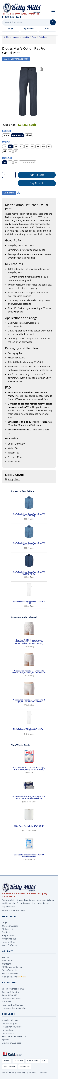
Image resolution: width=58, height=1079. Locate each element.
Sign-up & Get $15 (10, 992)
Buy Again (6, 932)
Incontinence (8, 1033)
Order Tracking (9, 938)
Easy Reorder (8, 935)
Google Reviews (14, 976)
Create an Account (10, 926)
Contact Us (7, 964)
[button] (4, 91)
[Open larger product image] (27, 91)
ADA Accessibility (10, 973)
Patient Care (7, 1030)
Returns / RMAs (8, 942)
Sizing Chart (14, 479)
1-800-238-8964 (17, 910)
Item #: (7, 59)
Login (4, 922)
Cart (47, 29)
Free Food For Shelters (12, 1005)
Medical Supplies (10, 1023)
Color (6, 130)
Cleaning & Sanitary (11, 1020)
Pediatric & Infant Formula (14, 1036)
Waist (6, 142)
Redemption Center (11, 998)
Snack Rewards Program (13, 988)
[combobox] (9, 175)
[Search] (53, 22)
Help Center (7, 960)
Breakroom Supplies (11, 1043)
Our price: (9, 125)
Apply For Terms (9, 945)
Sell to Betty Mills (9, 970)
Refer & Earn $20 (9, 995)
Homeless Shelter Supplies (14, 1008)
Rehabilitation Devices (12, 1026)
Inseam (7, 157)
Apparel (5, 1039)
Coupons (6, 1001)
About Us (6, 957)
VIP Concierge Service (12, 967)
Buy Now (35, 183)
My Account (29, 29)
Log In (10, 29)
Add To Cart (37, 174)
